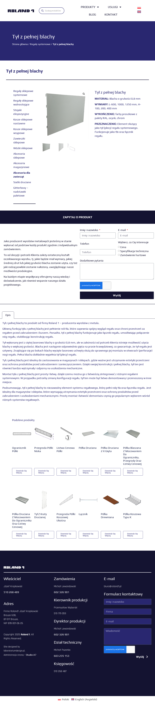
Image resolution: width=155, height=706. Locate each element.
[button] (84, 94)
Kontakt (111, 14)
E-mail (122, 230)
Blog (92, 14)
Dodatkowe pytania (91, 260)
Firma (107, 607)
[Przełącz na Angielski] (139, 11)
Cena (123, 247)
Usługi (113, 7)
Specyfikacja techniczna (134, 251)
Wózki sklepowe (23, 148)
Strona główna (20, 44)
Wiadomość (111, 627)
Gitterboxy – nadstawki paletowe (20, 191)
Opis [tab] (8, 315)
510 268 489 (11, 592)
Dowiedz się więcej (21, 472)
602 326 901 (61, 592)
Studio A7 (31, 654)
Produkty (88, 7)
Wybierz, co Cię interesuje (133, 242)
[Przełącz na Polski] (139, 7)
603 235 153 (61, 655)
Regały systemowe (40, 44)
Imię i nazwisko (89, 230)
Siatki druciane (22, 182)
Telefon (84, 243)
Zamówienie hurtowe (133, 255)
